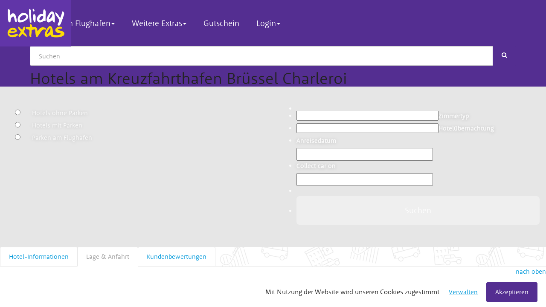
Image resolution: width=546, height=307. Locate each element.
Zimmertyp (454, 116)
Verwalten (463, 292)
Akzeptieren (512, 292)
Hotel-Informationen (39, 256)
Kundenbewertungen (176, 256)
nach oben (531, 271)
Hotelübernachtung (466, 128)
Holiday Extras (35, 23)
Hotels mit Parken (57, 125)
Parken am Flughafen (62, 137)
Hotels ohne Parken (60, 113)
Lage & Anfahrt (107, 256)
